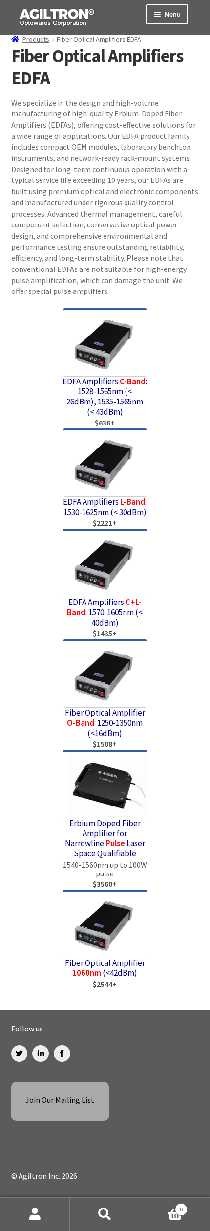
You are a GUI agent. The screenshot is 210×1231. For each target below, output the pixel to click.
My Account (35, 1214)
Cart (161, 1205)
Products (35, 39)
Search (105, 1214)
